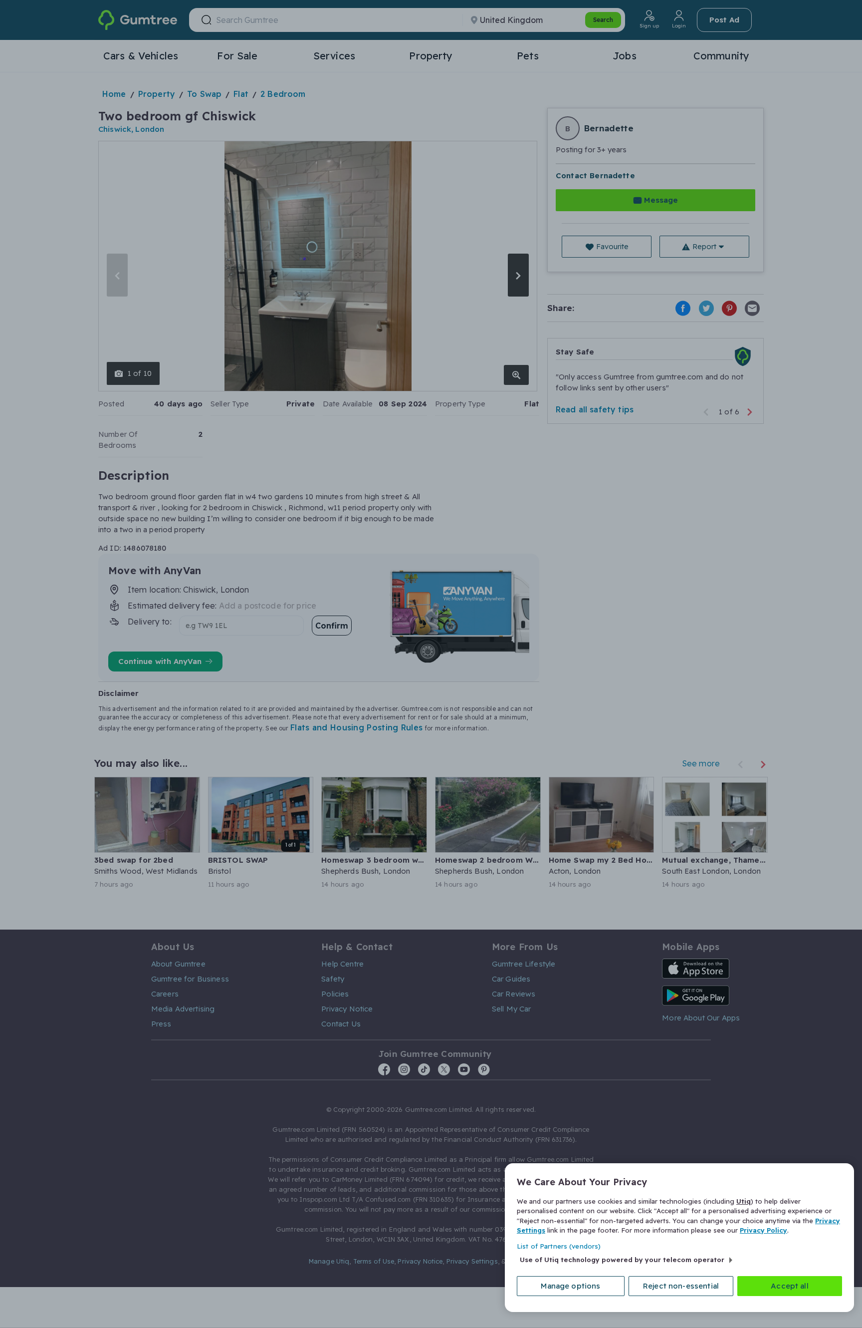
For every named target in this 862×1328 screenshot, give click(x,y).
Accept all (790, 1286)
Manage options (570, 1286)
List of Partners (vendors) (559, 1246)
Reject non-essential (681, 1286)
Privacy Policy (763, 1230)
